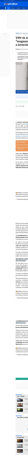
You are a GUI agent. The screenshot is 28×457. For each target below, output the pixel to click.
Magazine (13, 8)
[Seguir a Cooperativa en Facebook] (9, 1)
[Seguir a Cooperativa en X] (11, 1)
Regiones (24, 8)
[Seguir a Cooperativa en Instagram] (13, 1)
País (9, 8)
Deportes (18, 8)
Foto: (18, 63)
